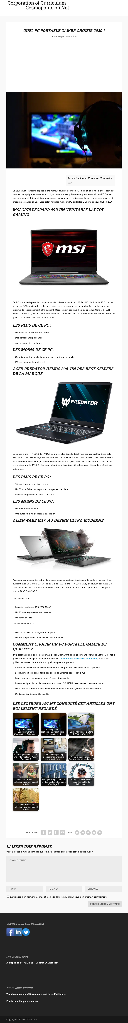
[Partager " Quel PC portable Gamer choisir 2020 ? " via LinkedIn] (56, 832)
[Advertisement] (64, 68)
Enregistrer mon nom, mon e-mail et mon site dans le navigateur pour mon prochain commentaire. (58, 897)
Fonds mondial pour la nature (22, 1001)
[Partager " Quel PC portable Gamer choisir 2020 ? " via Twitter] (50, 832)
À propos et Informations (19, 962)
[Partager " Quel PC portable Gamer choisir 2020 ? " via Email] (62, 832)
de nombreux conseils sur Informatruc (78, 658)
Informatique (58, 36)
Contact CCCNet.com (47, 962)
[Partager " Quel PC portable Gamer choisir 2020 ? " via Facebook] (44, 832)
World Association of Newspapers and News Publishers (36, 994)
